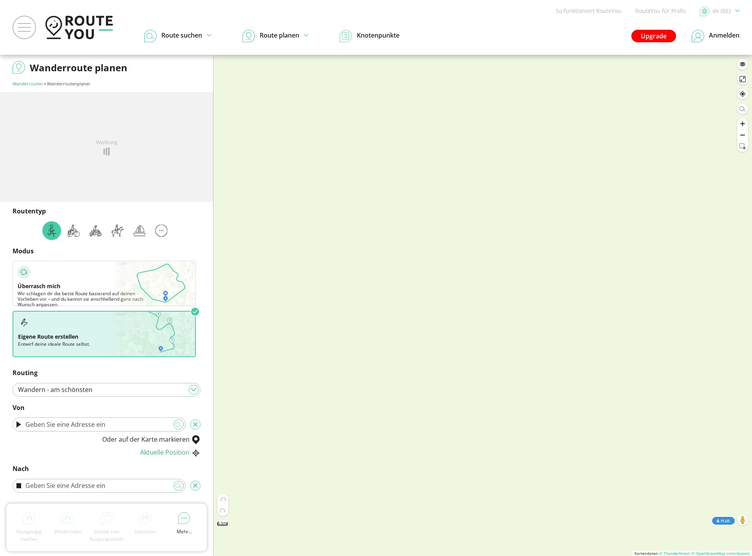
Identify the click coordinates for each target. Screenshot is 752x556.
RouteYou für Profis (660, 10)
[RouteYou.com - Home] (79, 27)
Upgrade (654, 36)
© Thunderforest (674, 553)
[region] (482, 305)
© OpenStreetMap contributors (720, 553)
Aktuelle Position (165, 452)
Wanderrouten (28, 84)
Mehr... (184, 531)
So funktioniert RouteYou (588, 10)
